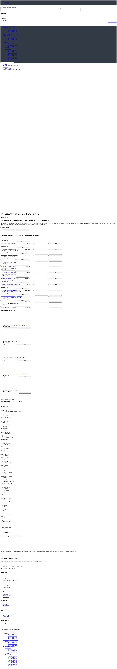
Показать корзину (112, 22)
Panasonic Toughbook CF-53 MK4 (8, 243)
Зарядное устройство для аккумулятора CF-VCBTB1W (15, 374)
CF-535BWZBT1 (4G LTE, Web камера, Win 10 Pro (11, 301)
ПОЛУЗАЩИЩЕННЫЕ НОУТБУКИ (10, 34)
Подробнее (4, 553)
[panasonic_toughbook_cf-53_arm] (8, 198)
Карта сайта (6, 616)
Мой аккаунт (6, 594)
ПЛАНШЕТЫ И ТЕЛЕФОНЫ (9, 41)
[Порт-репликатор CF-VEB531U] (10, 340)
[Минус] (33, 243)
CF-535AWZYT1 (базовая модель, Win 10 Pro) (10, 290)
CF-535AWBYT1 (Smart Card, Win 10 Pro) (9, 255)
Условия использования (9, 614)
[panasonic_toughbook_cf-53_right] (8, 138)
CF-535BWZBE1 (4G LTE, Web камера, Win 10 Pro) (11, 296)
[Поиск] (13, 62)
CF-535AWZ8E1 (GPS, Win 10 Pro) (8, 261)
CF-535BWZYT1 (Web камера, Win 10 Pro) (9, 307)
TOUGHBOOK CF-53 (12, 38)
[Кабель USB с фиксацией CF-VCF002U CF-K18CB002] (10, 324)
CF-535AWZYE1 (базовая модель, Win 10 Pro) (10, 284)
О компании (6, 604)
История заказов (7, 595)
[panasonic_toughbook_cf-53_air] (8, 186)
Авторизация (6, 3)
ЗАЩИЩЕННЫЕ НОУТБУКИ (9, 26)
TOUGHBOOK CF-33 (12, 33)
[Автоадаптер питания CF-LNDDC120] (10, 388)
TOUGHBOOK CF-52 (12, 37)
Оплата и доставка (7, 615)
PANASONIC (8, 27)
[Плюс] (48, 243)
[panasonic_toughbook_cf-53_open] (8, 126)
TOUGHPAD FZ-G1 (12, 43)
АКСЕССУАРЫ (6, 47)
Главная (5, 64)
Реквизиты (5, 607)
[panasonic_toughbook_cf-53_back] (8, 150)
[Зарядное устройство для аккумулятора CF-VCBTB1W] (10, 372)
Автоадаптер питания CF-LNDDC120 (11, 390)
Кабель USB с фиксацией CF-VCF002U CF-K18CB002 (15, 325)
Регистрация (6, 2)
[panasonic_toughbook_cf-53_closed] (8, 162)
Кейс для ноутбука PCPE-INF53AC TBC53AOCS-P (14, 357)
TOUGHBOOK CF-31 (12, 31)
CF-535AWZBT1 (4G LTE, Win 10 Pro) (8, 272)
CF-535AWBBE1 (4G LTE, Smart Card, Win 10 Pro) (11, 249)
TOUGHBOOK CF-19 (12, 29)
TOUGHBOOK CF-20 (12, 30)
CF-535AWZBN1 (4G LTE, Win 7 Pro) (8, 266)
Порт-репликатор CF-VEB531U (10, 341)
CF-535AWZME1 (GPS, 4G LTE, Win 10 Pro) (9, 278)
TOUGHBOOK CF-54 (12, 39)
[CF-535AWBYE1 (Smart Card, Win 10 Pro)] (27, 113)
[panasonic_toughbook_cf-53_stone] (8, 174)
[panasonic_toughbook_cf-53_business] (8, 210)
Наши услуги (6, 605)
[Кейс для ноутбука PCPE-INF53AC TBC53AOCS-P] (10, 356)
